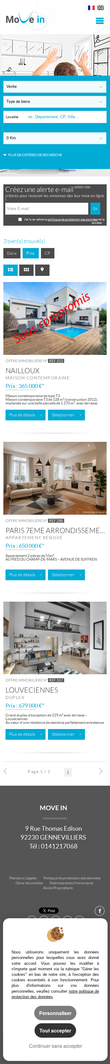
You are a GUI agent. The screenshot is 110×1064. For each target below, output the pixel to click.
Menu (99, 20)
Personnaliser (55, 1013)
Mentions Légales (23, 878)
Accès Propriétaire (58, 888)
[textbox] (66, 116)
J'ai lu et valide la (36, 219)
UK (100, 9)
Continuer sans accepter (55, 1045)
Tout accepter (55, 1030)
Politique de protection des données (72, 878)
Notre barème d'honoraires (72, 883)
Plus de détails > (25, 415)
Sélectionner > (67, 415)
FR (91, 9)
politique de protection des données (72, 219)
